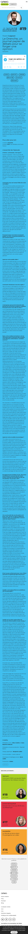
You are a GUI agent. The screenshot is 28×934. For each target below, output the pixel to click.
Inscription (5, 4)
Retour (5, 764)
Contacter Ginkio (5, 906)
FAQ (2, 898)
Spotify (14, 74)
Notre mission (5, 896)
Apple (7, 74)
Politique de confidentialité (18, 930)
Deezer (22, 74)
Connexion (13, 4)
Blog (2, 903)
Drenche (10, 142)
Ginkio (11, 761)
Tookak (14, 879)
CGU (2, 909)
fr (26, 1)
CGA (2, 911)
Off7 (8, 144)
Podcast (3, 900)
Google (19, 77)
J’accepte (14, 932)
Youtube (10, 77)
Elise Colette (16, 742)
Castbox (14, 80)
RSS (14, 882)
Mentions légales (6, 913)
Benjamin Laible (17, 751)
